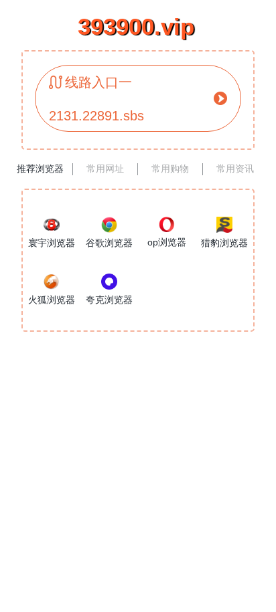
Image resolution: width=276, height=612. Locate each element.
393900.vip (136, 26)
